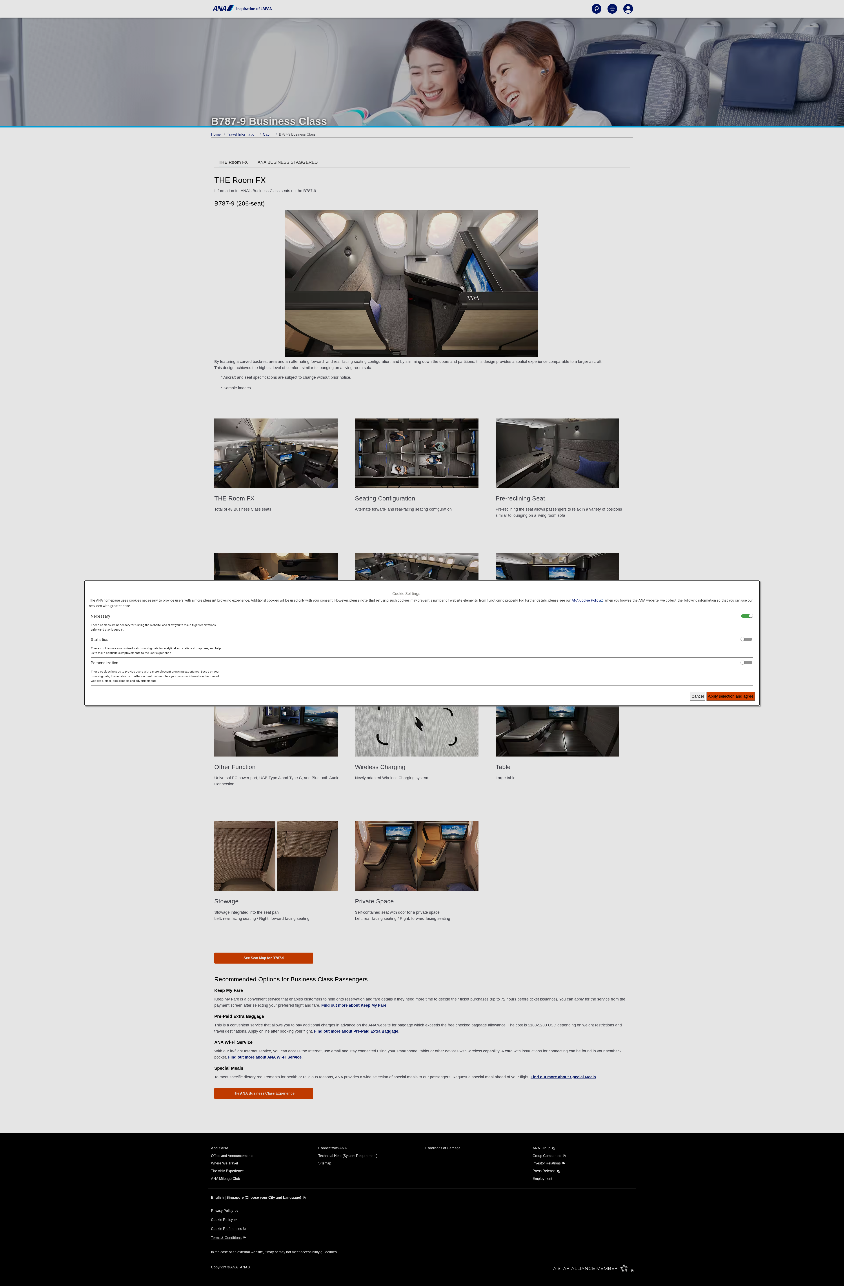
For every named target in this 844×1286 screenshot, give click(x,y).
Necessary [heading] (100, 616)
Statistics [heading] (99, 639)
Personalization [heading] (104, 662)
